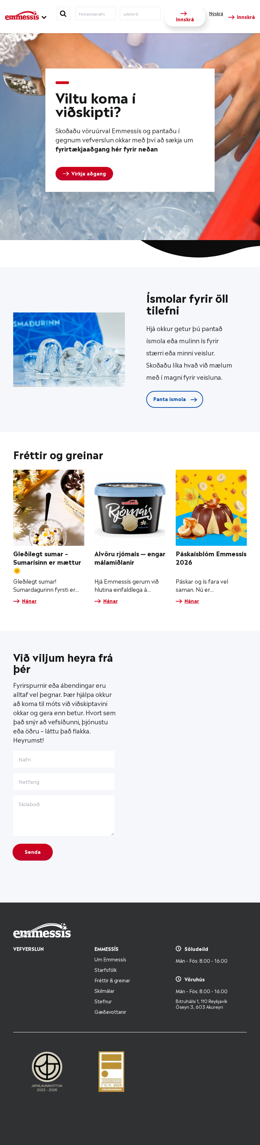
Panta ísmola (170, 398)
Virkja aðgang (88, 173)
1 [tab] (62, 82)
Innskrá (185, 18)
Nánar (29, 601)
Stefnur (103, 1000)
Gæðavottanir (110, 1011)
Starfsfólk (105, 969)
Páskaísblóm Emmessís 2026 (211, 557)
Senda (33, 851)
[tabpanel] (130, 130)
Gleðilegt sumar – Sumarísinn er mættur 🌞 (47, 561)
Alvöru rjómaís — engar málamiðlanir (130, 557)
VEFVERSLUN (28, 948)
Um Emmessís (110, 958)
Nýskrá (216, 13)
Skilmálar (104, 990)
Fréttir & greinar (112, 979)
